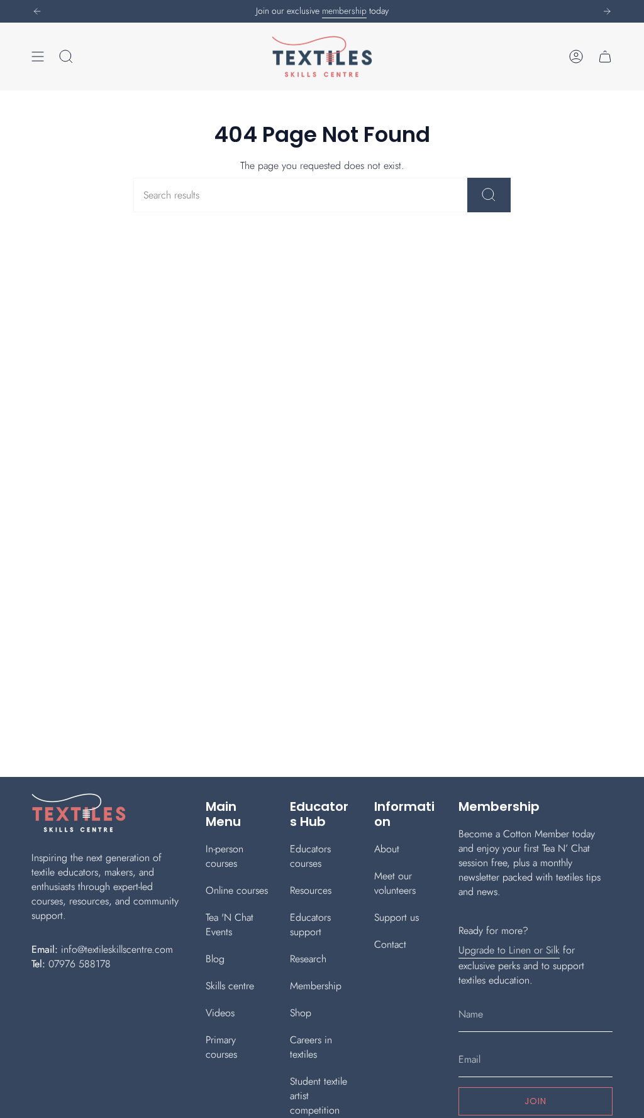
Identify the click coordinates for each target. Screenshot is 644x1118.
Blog (215, 959)
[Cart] (605, 56)
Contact (390, 944)
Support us (396, 917)
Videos (220, 1013)
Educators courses (310, 856)
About (386, 849)
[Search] (489, 195)
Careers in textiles (311, 1047)
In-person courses (224, 856)
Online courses (237, 890)
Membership (315, 986)
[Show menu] (37, 56)
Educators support (310, 924)
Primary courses (221, 1047)
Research (308, 959)
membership (344, 10)
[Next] (607, 11)
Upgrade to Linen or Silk (509, 950)
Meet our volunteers (395, 883)
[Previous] (37, 11)
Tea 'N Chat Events (229, 924)
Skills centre (230, 986)
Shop (300, 1013)
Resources (310, 890)
